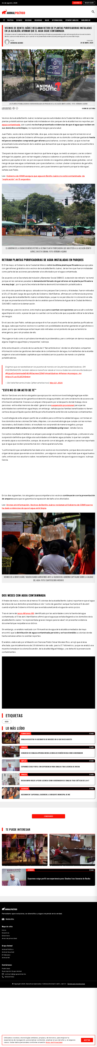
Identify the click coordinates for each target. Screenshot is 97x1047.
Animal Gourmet (8, 952)
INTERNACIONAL (57, 20)
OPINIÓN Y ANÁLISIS (71, 20)
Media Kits (10, 919)
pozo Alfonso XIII (26, 613)
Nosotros (5, 933)
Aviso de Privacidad (54, 1042)
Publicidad (6, 968)
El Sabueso (6, 955)
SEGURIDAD (38, 20)
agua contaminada (11, 124)
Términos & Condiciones (76, 984)
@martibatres (51, 373)
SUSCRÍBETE (77, 3)
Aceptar (87, 1040)
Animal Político (7, 949)
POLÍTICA (10, 20)
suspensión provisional (62, 405)
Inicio (4, 930)
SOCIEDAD (28, 20)
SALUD (47, 20)
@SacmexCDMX (36, 373)
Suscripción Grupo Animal (12, 971)
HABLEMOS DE (85, 20)
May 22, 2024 (56, 382)
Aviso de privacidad (9, 938)
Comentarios (48, 816)
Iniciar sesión (89, 3)
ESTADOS (19, 20)
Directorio (6, 936)
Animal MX (6, 957)
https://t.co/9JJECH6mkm (17, 376)
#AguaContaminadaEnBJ (17, 373)
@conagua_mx (74, 373)
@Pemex (62, 373)
